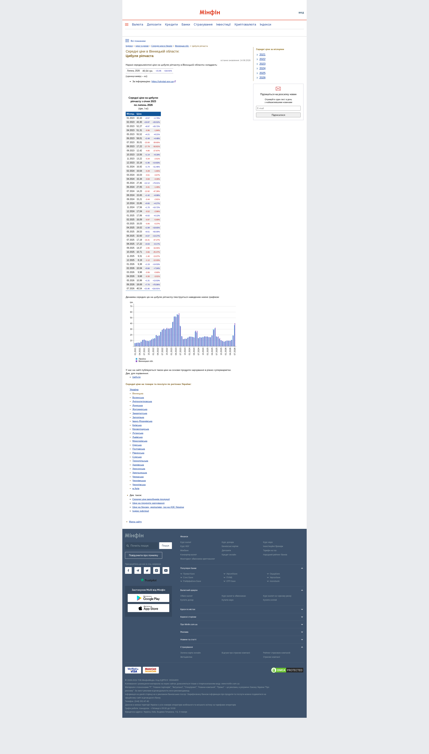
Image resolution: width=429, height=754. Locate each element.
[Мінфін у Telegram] (137, 570)
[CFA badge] (168, 670)
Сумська (137, 457)
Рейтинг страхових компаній (276, 653)
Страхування (203, 24)
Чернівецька (139, 480)
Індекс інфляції (140, 511)
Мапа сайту (135, 521)
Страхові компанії (271, 657)
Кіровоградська (140, 429)
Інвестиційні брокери (273, 546)
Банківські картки (230, 546)
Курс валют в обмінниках (234, 596)
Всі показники (138, 41)
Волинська (138, 397)
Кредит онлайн (229, 555)
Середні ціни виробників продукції (151, 499)
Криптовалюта (245, 24)
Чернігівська (139, 484)
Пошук (165, 545)
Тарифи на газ (270, 550)
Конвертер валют (188, 555)
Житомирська (139, 409)
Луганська (137, 433)
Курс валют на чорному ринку (277, 596)
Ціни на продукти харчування (148, 503)
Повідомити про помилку (143, 555)
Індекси (265, 24)
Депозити (154, 24)
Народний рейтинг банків (275, 555)
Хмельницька (139, 472)
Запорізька (138, 417)
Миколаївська (139, 441)
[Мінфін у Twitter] (147, 570)
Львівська (137, 437)
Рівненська (138, 452)
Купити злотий (270, 600)
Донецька (137, 405)
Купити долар (186, 600)
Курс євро (268, 542)
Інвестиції (223, 24)
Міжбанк (184, 550)
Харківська (138, 464)
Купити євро (227, 600)
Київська (137, 425)
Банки (185, 24)
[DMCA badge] (287, 670)
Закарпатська (139, 413)
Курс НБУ (184, 546)
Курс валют (185, 542)
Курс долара (228, 542)
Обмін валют (186, 596)
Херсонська (138, 468)
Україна (134, 389)
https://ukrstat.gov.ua (162, 81)
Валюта (137, 24)
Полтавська (138, 448)
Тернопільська (140, 460)
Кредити (171, 24)
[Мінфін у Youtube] (166, 570)
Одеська (137, 445)
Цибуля (136, 377)
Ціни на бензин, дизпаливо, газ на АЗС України (158, 507)
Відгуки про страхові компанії (236, 653)
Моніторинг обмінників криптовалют (197, 559)
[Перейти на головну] (214, 13)
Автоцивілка (186, 657)
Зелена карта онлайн (190, 653)
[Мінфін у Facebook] (128, 570)
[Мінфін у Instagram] (156, 570)
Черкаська (138, 476)
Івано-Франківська (142, 421)
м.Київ (135, 488)
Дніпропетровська (142, 401)
